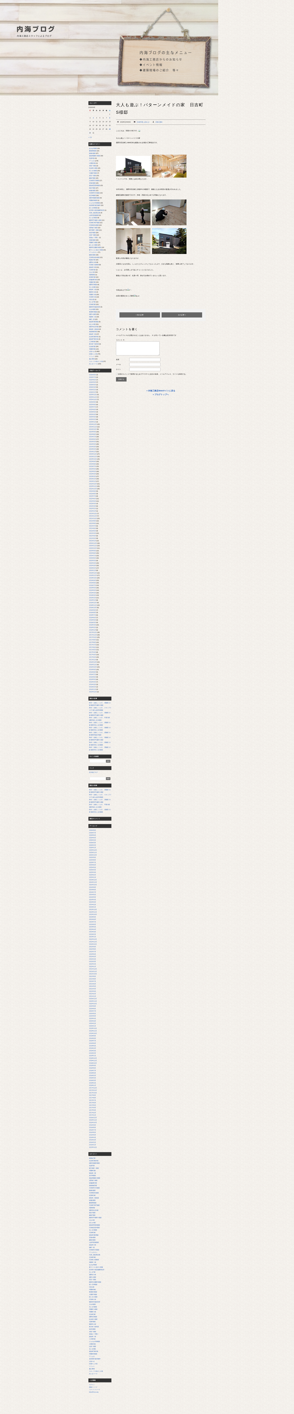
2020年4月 (92, 563)
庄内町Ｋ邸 (92, 297)
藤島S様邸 (92, 255)
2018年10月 (93, 607)
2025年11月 (93, 397)
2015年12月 (93, 692)
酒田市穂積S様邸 (94, 198)
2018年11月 (93, 605)
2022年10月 (93, 489)
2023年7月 (92, 466)
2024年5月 (92, 441)
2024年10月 (93, 429)
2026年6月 (92, 380)
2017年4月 (92, 652)
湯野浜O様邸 (93, 284)
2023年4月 (92, 474)
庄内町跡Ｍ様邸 (94, 225)
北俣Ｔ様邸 (92, 235)
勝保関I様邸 (92, 151)
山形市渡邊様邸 (94, 215)
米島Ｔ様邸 (92, 166)
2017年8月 (92, 642)
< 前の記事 (140, 315)
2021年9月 (92, 521)
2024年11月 (93, 427)
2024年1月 (92, 451)
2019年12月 (93, 573)
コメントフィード (94, 1389)
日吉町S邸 (140, 122)
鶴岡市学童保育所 (94, 307)
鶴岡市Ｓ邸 (92, 292)
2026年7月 (92, 377)
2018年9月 (92, 610)
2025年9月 (92, 402)
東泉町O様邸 (93, 312)
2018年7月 (92, 615)
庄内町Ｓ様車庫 (94, 265)
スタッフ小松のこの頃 (96, 361)
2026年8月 (92, 375)
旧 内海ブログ (93, 772)
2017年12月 (93, 632)
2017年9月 (92, 640)
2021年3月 (92, 536)
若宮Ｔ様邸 (92, 175)
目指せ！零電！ (94, 237)
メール (118, 364)
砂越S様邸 (92, 190)
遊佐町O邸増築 (93, 322)
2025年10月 (93, 399)
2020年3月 (92, 565)
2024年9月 (92, 432)
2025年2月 (92, 419)
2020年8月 (92, 553)
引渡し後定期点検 (94, 213)
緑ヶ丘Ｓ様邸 (93, 245)
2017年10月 (93, 637)
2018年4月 (92, 622)
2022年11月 (93, 486)
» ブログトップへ (161, 394)
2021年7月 (92, 526)
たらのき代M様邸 (94, 203)
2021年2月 (92, 538)
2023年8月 (92, 464)
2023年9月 (92, 461)
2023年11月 (93, 456)
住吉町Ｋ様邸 (93, 168)
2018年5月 (92, 620)
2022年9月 (92, 491)
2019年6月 (92, 588)
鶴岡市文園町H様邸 (95, 247)
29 (110, 129)
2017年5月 (92, 650)
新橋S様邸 (92, 153)
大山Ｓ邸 (92, 272)
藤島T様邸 (92, 178)
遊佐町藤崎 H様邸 (94, 156)
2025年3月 (92, 417)
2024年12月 (93, 424)
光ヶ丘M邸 (92, 287)
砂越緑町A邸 (93, 279)
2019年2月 (92, 598)
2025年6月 (92, 409)
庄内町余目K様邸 (94, 257)
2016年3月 (92, 684)
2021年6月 (92, 528)
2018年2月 (92, 627)
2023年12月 (93, 454)
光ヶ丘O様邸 (93, 218)
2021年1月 (92, 541)
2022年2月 (92, 508)
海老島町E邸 (93, 331)
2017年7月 (92, 645)
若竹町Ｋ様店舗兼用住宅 (96, 210)
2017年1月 (92, 659)
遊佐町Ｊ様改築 (94, 329)
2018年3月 (92, 625)
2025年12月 (93, 394)
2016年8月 (92, 672)
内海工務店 (158, 122)
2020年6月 (92, 558)
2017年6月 (92, 647)
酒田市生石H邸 (93, 326)
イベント (92, 356)
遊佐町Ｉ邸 (92, 289)
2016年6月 (92, 677)
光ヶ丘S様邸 (93, 170)
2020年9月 (92, 551)
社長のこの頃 (93, 354)
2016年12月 (93, 662)
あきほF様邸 (93, 148)
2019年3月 (92, 595)
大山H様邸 (92, 309)
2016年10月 (93, 667)
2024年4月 (92, 444)
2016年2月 (92, 687)
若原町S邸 (92, 277)
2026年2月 (92, 389)
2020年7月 (92, 555)
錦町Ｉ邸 (92, 319)
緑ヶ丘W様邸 (93, 208)
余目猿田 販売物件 (94, 205)
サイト (118, 369)
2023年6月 (92, 469)
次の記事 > (182, 315)
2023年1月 (92, 481)
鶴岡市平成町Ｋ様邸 (95, 220)
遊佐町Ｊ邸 (92, 334)
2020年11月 (93, 545)
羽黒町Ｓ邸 (92, 294)
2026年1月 (92, 392)
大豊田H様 (92, 163)
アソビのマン (93, 252)
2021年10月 (93, 518)
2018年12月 (93, 602)
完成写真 (92, 158)
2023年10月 (93, 459)
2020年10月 (93, 548)
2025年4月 (92, 414)
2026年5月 (92, 382)
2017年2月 (92, 657)
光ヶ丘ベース (93, 364)
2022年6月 (92, 498)
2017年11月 (93, 635)
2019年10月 (93, 578)
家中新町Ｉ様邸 (94, 230)
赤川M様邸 (92, 195)
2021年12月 (93, 513)
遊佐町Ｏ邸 (92, 267)
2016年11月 (93, 664)
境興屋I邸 (92, 275)
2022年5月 (92, 501)
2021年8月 (92, 523)
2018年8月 (92, 612)
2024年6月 (92, 439)
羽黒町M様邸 (93, 200)
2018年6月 (92, 617)
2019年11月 (93, 575)
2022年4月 (92, 503)
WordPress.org (93, 1392)
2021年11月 (93, 516)
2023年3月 (92, 476)
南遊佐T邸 (92, 260)
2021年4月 (92, 533)
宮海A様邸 (92, 183)
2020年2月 (92, 568)
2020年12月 (93, 543)
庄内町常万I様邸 (94, 180)
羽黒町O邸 (92, 282)
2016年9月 (92, 669)
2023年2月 (92, 479)
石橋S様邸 (92, 240)
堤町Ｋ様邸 (92, 314)
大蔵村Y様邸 (93, 173)
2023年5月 (92, 471)
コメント (120, 340)
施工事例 (92, 359)
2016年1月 (92, 689)
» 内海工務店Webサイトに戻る (160, 391)
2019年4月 (92, 593)
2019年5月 (92, 590)
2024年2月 (92, 449)
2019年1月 (92, 600)
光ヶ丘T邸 (92, 302)
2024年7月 (92, 436)
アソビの (92, 161)
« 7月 (90, 137)
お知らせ (146, 122)
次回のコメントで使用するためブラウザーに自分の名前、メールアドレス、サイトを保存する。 (152, 374)
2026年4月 (92, 385)
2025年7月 (92, 407)
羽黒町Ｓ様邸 (93, 242)
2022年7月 (92, 496)
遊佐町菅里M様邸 (94, 185)
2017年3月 (92, 654)
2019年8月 (92, 583)
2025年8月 (92, 404)
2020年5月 (92, 560)
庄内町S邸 (92, 270)
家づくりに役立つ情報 (96, 250)
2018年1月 (92, 630)
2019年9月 (92, 580)
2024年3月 (92, 446)
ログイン (92, 1384)
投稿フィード (93, 1387)
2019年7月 (92, 585)
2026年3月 (92, 387)
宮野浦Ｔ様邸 (93, 227)
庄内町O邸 (92, 304)
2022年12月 (93, 484)
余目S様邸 (92, 232)
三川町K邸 (92, 341)
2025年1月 (92, 422)
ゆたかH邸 (92, 324)
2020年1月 (92, 570)
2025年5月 (92, 412)
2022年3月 (92, 506)
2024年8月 (92, 434)
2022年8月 (92, 494)
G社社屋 (91, 299)
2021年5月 (92, 531)
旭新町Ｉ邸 (92, 317)
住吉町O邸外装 (93, 336)
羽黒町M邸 (92, 349)
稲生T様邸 (92, 188)
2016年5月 (92, 679)
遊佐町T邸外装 (93, 339)
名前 (117, 359)
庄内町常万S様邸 (94, 193)
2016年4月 (92, 682)
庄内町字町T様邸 (94, 222)
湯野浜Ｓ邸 (92, 262)
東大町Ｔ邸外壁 (94, 344)
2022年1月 (92, 511)
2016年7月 (92, 674)
